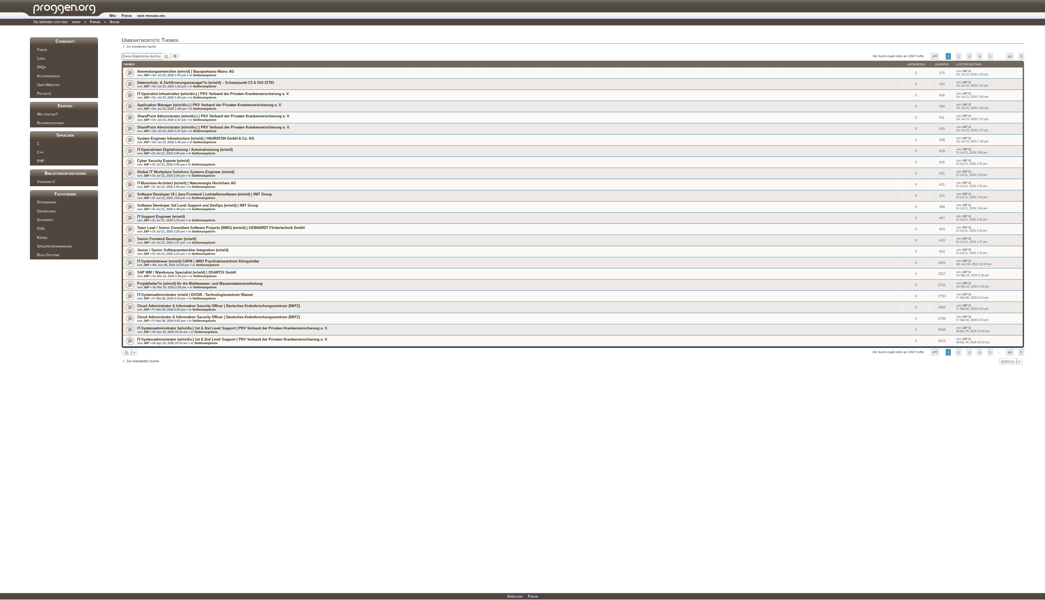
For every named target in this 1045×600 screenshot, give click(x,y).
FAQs (41, 67)
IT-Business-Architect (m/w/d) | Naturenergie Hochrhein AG (186, 183)
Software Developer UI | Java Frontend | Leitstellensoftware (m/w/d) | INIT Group (204, 194)
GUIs (41, 228)
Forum (127, 16)
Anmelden (514, 596)
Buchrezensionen (50, 123)
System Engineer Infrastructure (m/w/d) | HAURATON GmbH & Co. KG (195, 138)
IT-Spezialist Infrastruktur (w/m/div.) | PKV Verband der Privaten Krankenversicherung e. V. (213, 94)
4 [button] (980, 56)
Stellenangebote (204, 75)
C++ (40, 152)
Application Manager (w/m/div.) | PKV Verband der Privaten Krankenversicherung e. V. (209, 105)
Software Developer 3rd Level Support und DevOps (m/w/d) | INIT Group (197, 205)
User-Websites (48, 85)
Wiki (112, 16)
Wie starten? (47, 114)
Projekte (44, 93)
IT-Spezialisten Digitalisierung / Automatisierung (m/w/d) (185, 150)
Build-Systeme (48, 255)
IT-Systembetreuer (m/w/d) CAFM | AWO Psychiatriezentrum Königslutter (198, 261)
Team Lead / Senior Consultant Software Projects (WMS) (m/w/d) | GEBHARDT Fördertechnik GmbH (221, 228)
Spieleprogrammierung (54, 246)
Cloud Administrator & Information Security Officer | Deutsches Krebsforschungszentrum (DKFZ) (218, 306)
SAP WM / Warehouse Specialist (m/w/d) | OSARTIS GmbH (186, 272)
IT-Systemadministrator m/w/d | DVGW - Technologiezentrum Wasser (195, 295)
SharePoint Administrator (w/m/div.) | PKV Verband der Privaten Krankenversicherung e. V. (213, 116)
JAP (146, 75)
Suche (114, 22)
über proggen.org (151, 16)
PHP (40, 161)
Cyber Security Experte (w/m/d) (163, 161)
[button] (935, 56)
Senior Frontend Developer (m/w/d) (166, 239)
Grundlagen (46, 211)
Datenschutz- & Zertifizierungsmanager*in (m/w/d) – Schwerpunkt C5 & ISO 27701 (205, 83)
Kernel (42, 237)
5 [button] (990, 56)
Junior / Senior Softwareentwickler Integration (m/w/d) (182, 250)
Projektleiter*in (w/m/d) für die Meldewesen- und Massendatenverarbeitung (200, 283)
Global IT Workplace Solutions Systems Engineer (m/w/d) (185, 172)
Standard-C (46, 182)
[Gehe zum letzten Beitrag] (970, 71)
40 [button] (1010, 56)
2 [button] (959, 56)
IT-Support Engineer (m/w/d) (161, 217)
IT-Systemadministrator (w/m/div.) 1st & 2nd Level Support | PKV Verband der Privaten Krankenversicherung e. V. (232, 328)
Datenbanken (46, 202)
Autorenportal (48, 76)
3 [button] (969, 56)
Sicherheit (45, 220)
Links (41, 58)
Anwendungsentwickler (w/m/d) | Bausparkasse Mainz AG (185, 71)
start (76, 22)
